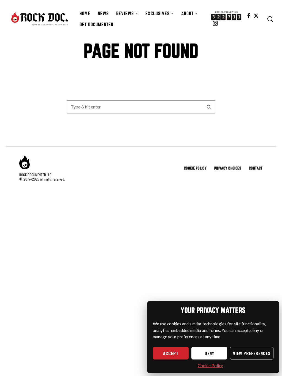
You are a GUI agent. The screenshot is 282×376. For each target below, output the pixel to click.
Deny (209, 353)
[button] (208, 106)
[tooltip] (248, 15)
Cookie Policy (210, 365)
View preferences (251, 353)
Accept (170, 353)
